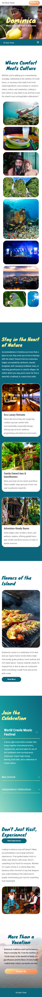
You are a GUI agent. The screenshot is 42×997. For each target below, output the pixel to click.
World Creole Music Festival (18, 732)
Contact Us (34, 3)
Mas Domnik (8, 777)
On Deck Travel (8, 43)
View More (11, 679)
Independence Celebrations (16, 789)
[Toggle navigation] (38, 42)
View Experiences (14, 841)
